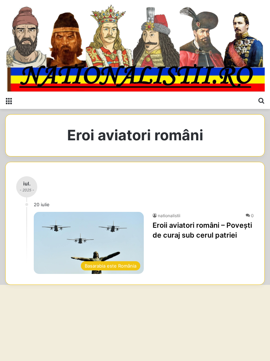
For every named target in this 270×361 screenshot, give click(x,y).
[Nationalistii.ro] (135, 46)
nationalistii (169, 215)
